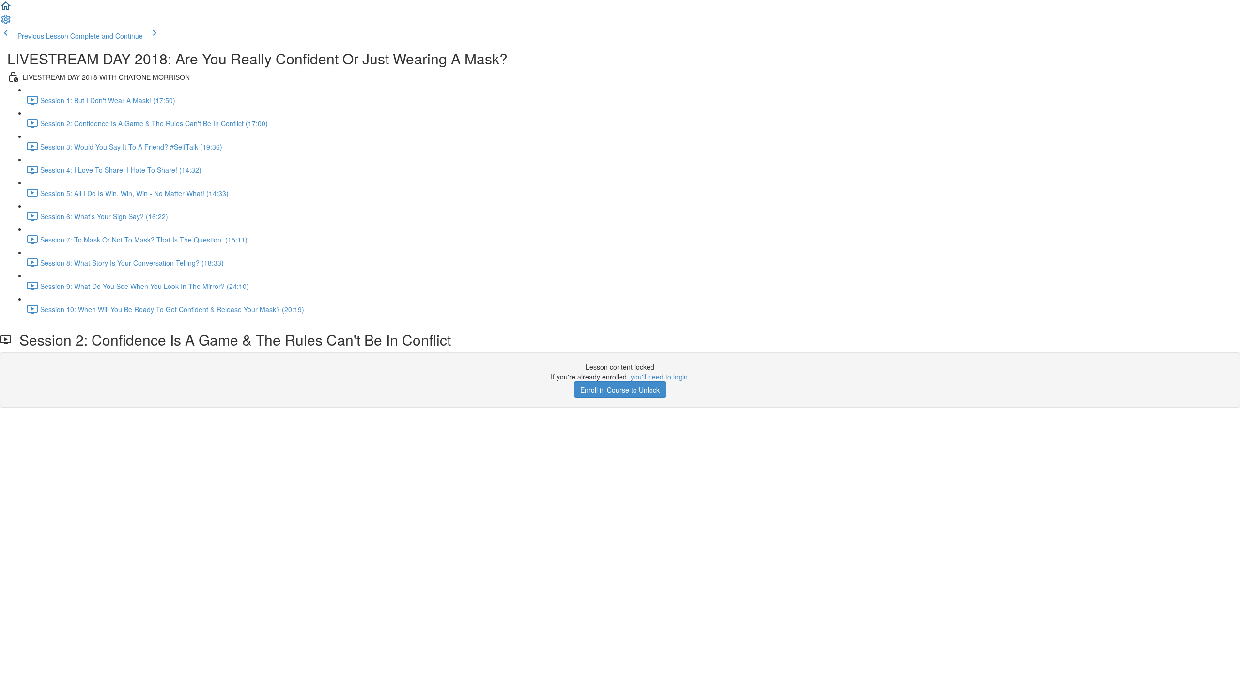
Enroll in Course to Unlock (620, 389)
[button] (6, 9)
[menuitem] (6, 22)
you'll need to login (659, 376)
